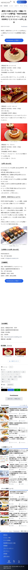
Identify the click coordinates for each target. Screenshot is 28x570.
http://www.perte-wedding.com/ (13, 337)
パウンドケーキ (5, 376)
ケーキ (7, 374)
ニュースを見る (23, 405)
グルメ (11, 366)
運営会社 (5, 535)
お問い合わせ (6, 556)
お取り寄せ (9, 371)
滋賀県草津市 (10, 384)
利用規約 (5, 545)
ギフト (3, 374)
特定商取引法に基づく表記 (9, 543)
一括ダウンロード (15, 361)
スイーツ (12, 374)
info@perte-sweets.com (11, 258)
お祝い (23, 371)
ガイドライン (6, 551)
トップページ (4, 531)
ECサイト (4, 371)
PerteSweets (24, 26)
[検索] (14, 2)
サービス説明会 (6, 540)
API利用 (5, 553)
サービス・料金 (6, 537)
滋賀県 (15, 376)
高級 (9, 379)
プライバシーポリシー (8, 548)
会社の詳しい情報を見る (14, 398)
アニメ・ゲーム (23, 5)
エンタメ (11, 5)
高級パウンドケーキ (6, 381)
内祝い (11, 376)
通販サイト (4, 379)
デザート (17, 374)
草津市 (20, 376)
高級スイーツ (14, 379)
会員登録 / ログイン (21, 2)
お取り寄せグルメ (17, 371)
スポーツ (17, 5)
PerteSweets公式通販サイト (14, 281)
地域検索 (6, 5)
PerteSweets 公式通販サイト (14, 40)
